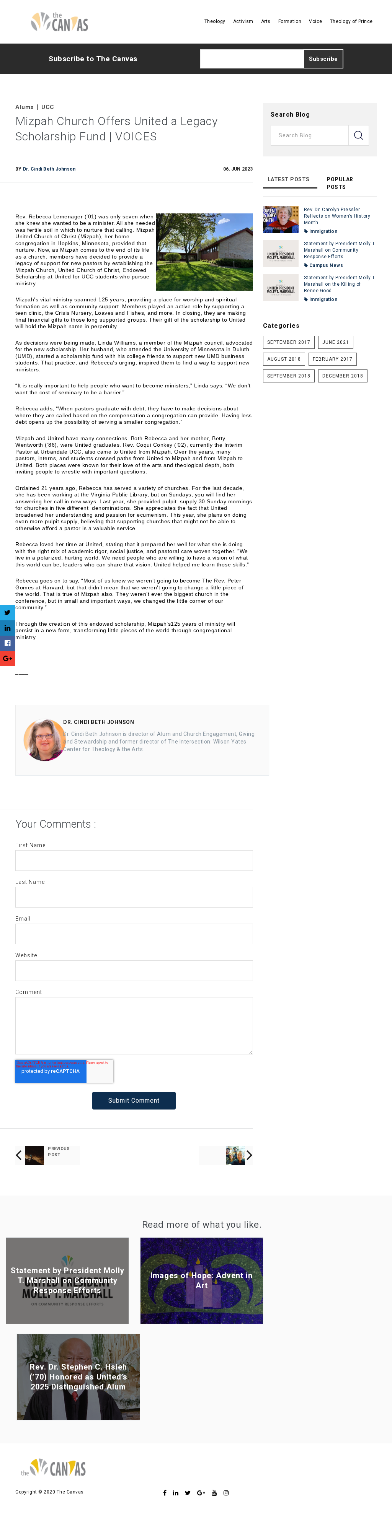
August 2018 (284, 359)
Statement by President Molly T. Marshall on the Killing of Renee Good (340, 284)
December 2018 (342, 376)
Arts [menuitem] (266, 21)
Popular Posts (340, 183)
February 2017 (333, 359)
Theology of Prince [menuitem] (351, 21)
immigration (322, 231)
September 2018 (288, 376)
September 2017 (288, 342)
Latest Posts (289, 179)
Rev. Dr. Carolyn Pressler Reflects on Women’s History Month (337, 216)
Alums (24, 107)
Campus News (325, 265)
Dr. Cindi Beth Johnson (49, 169)
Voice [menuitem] (315, 21)
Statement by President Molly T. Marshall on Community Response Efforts (340, 250)
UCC (47, 107)
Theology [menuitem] (214, 21)
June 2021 (335, 342)
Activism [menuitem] (243, 21)
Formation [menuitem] (290, 21)
